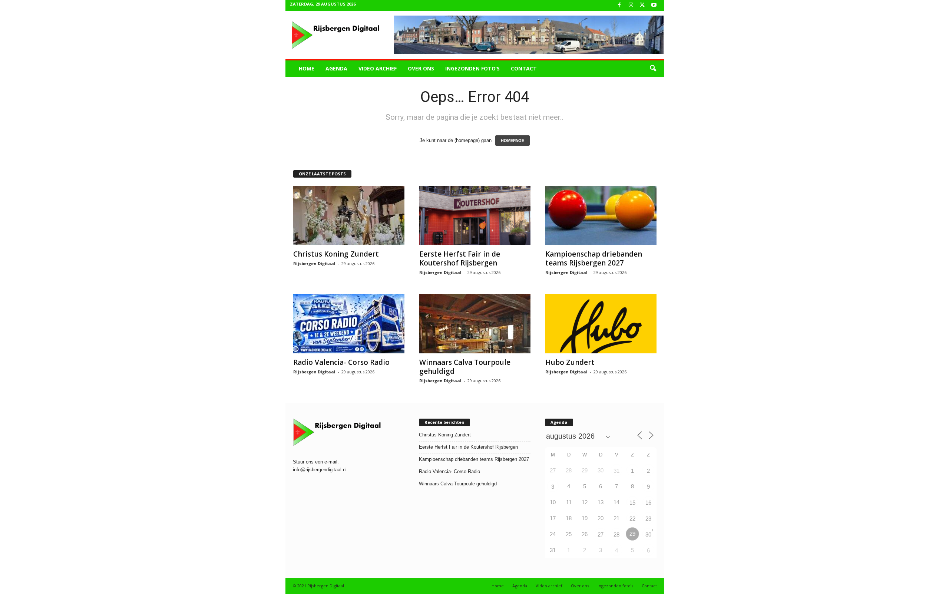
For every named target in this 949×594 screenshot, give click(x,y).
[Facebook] (619, 5)
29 (632, 534)
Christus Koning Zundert (336, 254)
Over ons (421, 68)
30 (648, 534)
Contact (524, 68)
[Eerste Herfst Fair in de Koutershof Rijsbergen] (474, 215)
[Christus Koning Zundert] (348, 215)
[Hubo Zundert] (601, 323)
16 (648, 502)
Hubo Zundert (570, 362)
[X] (642, 5)
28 (616, 534)
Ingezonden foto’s (472, 68)
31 (616, 471)
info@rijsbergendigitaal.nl (320, 469)
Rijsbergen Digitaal (314, 263)
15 (632, 502)
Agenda (336, 68)
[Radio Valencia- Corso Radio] (348, 323)
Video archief (377, 68)
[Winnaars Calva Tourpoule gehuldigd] (474, 323)
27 (601, 534)
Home (306, 68)
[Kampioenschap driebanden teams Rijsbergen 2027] (601, 215)
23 (648, 518)
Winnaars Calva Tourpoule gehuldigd (464, 366)
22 (632, 518)
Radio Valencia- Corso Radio (341, 362)
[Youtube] (653, 5)
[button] (653, 68)
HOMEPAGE (512, 140)
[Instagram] (630, 5)
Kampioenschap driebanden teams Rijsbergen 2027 (593, 258)
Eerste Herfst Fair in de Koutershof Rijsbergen (459, 258)
